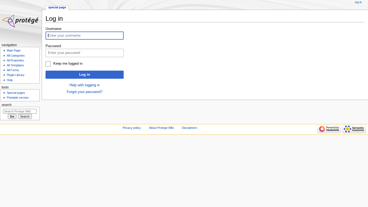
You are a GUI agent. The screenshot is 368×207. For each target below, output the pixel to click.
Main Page (13, 50)
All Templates (15, 65)
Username (53, 29)
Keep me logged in (67, 63)
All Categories (16, 55)
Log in (84, 75)
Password (53, 46)
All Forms (13, 70)
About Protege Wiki (161, 127)
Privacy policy (132, 127)
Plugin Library (16, 75)
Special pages (16, 92)
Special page (57, 7)
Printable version (18, 97)
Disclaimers (189, 127)
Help (10, 80)
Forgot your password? (84, 92)
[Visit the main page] (21, 21)
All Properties (15, 60)
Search (7, 104)
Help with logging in (85, 85)
